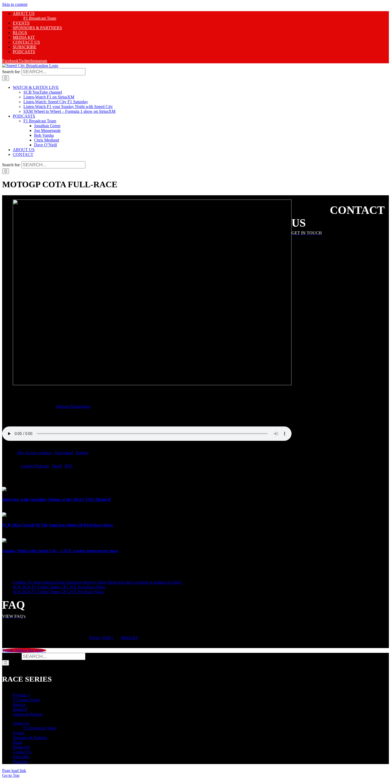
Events (18, 733)
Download (64, 452)
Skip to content (14, 4)
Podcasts (20, 761)
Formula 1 (21, 695)
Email (57, 466)
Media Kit (129, 637)
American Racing (27, 714)
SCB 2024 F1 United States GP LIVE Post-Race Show (59, 587)
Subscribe (21, 756)
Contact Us (22, 752)
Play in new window (34, 452)
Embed (82, 452)
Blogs (18, 742)
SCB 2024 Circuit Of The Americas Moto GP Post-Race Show (57, 525)
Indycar (19, 704)
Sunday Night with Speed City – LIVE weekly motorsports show (60, 551)
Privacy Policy (101, 637)
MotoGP (20, 709)
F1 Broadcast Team (39, 728)
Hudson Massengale (73, 406)
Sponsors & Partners (30, 737)
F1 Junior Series (26, 700)
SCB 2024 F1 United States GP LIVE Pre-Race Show (58, 592)
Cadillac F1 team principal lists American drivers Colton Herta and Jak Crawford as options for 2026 (97, 582)
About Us (21, 723)
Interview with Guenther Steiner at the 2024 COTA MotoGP (56, 499)
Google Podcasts (35, 466)
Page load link (14, 770)
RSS (68, 466)
